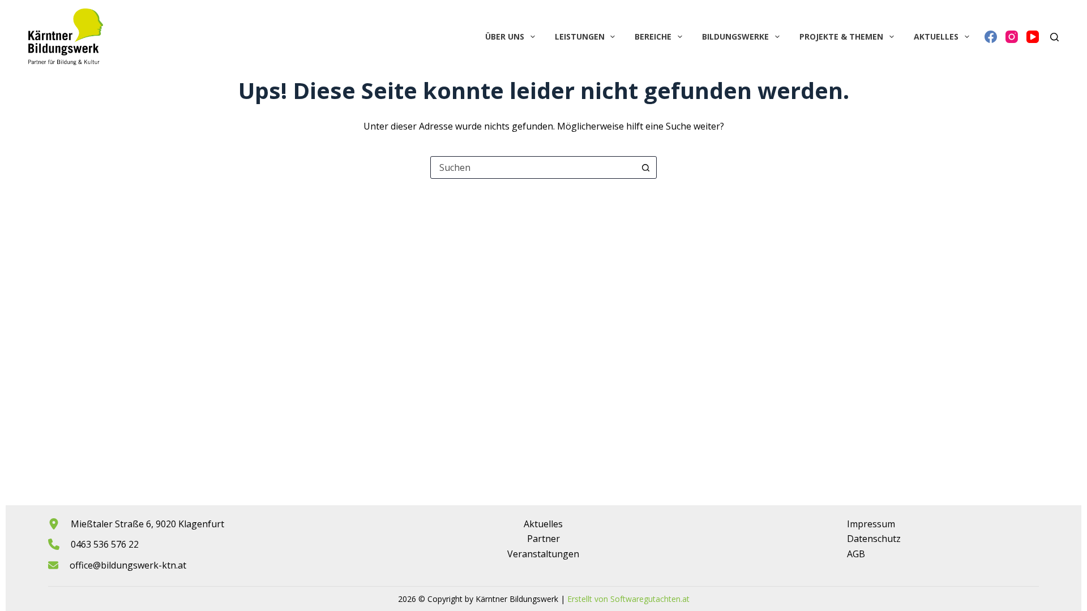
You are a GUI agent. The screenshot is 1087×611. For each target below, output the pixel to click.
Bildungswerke (735, 36)
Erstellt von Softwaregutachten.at (628, 598)
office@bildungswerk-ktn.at (128, 565)
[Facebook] (991, 37)
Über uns (504, 36)
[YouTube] (1032, 37)
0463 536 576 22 (105, 544)
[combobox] (533, 167)
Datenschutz (874, 538)
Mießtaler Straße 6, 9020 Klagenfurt (147, 524)
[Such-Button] (645, 167)
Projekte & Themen (841, 36)
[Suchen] (1054, 37)
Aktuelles (936, 36)
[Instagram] (1011, 37)
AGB (856, 554)
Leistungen (580, 36)
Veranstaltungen (543, 554)
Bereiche (653, 36)
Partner (543, 538)
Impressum (871, 524)
